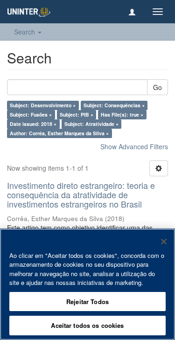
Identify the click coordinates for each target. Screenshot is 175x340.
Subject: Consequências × (114, 105)
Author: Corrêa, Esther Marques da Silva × (59, 133)
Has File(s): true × (122, 114)
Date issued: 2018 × (33, 123)
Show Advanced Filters (134, 146)
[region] (87, 284)
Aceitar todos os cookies (87, 325)
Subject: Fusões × (31, 114)
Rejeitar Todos (87, 301)
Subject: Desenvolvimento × (43, 105)
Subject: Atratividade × (91, 123)
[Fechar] (164, 241)
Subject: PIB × (76, 114)
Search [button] (25, 31)
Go (157, 87)
